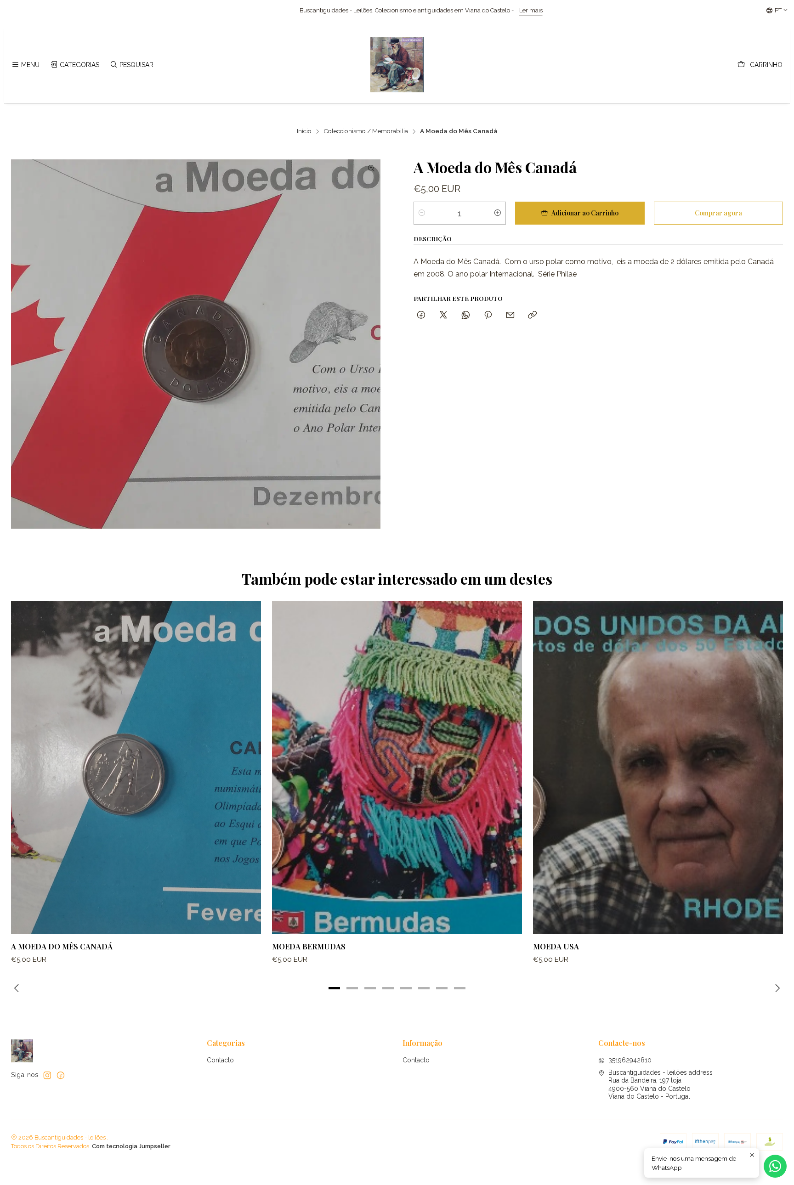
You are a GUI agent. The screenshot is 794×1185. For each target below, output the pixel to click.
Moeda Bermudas (309, 946)
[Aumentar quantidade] (497, 213)
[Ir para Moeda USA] (658, 767)
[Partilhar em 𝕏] (443, 315)
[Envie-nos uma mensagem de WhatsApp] (775, 1166)
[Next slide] (776, 988)
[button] (334, 988)
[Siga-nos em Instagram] (47, 1075)
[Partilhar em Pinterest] (488, 315)
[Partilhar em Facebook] (421, 315)
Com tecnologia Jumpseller (131, 1146)
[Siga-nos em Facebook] (60, 1075)
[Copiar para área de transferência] (532, 315)
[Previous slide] (18, 988)
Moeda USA (556, 946)
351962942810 (630, 1060)
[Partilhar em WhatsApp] (465, 315)
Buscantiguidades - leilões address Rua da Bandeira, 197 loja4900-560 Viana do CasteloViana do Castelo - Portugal (660, 1084)
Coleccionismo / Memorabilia (365, 131)
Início (304, 131)
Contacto (220, 1060)
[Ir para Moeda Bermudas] (397, 767)
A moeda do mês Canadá (62, 946)
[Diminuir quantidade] (422, 213)
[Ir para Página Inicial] (397, 64)
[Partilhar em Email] (510, 315)
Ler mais (360, 10)
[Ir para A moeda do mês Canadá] (136, 767)
